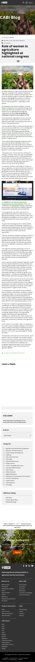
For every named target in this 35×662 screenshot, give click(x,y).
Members (21, 615)
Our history (22, 588)
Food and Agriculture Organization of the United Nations (14, 203)
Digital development (11, 474)
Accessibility (5, 658)
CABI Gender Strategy (18, 205)
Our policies (22, 586)
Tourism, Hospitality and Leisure (14, 465)
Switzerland (4, 638)
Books (3, 609)
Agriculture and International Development (14, 353)
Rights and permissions (7, 613)
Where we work (5, 584)
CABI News (9, 497)
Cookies (5, 659)
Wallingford (4, 646)
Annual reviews (22, 584)
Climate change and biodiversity (14, 453)
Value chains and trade (12, 457)
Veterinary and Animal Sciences (14, 450)
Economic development (12, 478)
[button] (23, 566)
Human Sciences (10, 463)
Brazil (3, 624)
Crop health (9, 459)
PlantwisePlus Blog (11, 502)
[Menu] (18, 61)
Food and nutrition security (13, 468)
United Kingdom (6, 642)
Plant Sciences (10, 470)
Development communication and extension (18, 476)
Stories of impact (6, 592)
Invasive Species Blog (11, 500)
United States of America (8, 644)
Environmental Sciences (12, 461)
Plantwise (18, 141)
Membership (22, 590)
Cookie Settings (12, 659)
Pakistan (4, 636)
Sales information (6, 615)
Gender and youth (10, 472)
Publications (5, 596)
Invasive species (10, 480)
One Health (9, 485)
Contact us (21, 613)
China (3, 626)
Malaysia (4, 634)
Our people (4, 601)
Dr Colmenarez (6, 106)
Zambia (3, 648)
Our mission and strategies (25, 592)
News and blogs (23, 609)
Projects (4, 594)
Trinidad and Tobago (7, 640)
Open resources (6, 611)
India (3, 630)
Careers (21, 611)
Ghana (3, 628)
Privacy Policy (13, 658)
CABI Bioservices (10, 482)
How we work (5, 586)
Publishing (8, 455)
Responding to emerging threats (8, 589)
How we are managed (24, 595)
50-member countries (18, 131)
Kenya (3, 632)
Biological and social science (8, 598)
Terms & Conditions (23, 658)
